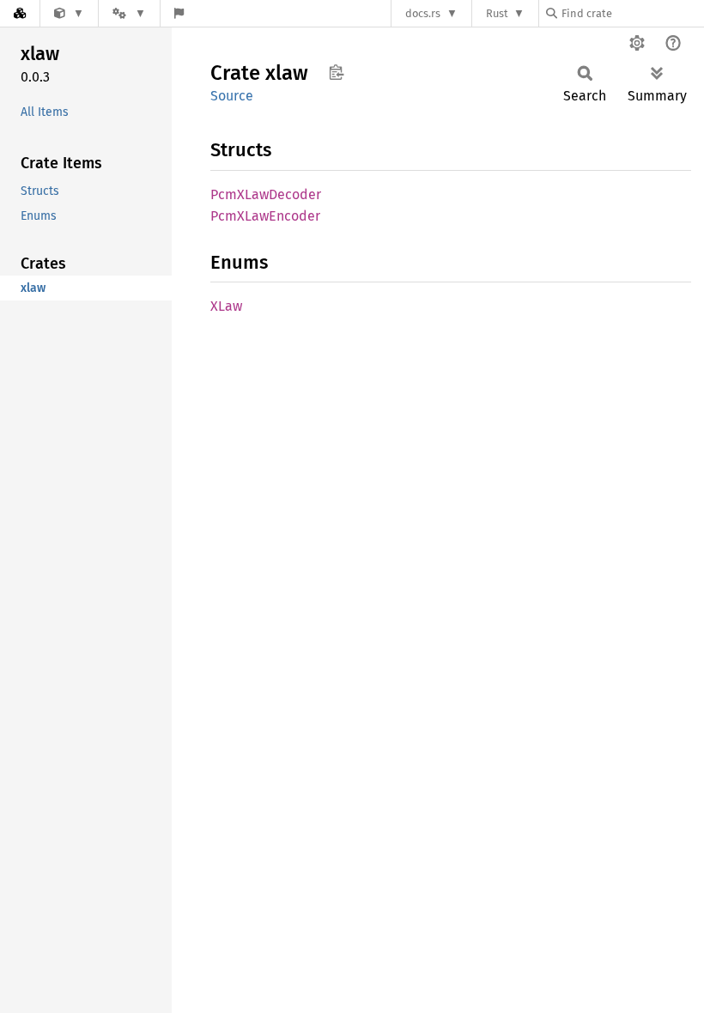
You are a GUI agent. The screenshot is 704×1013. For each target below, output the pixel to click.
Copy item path (336, 72)
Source (231, 96)
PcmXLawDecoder (265, 194)
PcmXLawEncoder (265, 216)
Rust (497, 13)
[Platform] (129, 13)
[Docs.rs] (19, 13)
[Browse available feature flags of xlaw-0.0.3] (179, 13)
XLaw (226, 306)
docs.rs (422, 13)
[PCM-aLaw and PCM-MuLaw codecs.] (69, 13)
